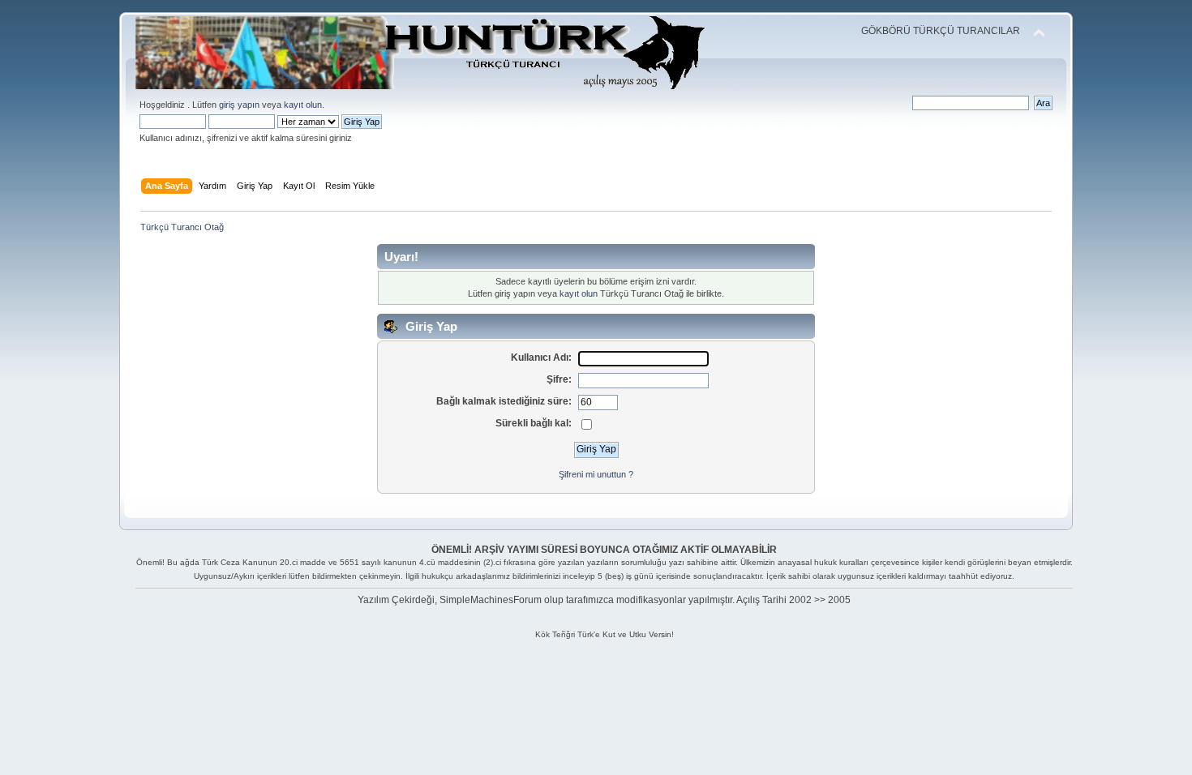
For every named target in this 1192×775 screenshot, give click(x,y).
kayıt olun (303, 104)
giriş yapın (239, 104)
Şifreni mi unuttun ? (596, 474)
